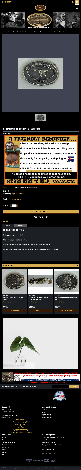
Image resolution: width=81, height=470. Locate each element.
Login (43, 414)
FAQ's (4, 440)
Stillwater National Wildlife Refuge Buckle (13, 298)
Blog (3, 454)
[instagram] (54, 453)
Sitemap (28, 468)
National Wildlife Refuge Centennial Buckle (62, 32)
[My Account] (73, 2)
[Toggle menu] (3, 7)
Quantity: (6, 205)
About (4, 449)
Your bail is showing (47, 440)
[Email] (4, 221)
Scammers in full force (48, 442)
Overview (7, 225)
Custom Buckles (7, 445)
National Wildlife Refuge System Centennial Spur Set (38, 298)
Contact (4, 452)
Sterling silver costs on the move (51, 445)
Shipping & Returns (47, 417)
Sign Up (49, 414)
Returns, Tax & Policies (9, 442)
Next (78, 265)
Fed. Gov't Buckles (22, 32)
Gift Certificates (46, 410)
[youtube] (50, 453)
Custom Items (6, 447)
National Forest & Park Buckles (38, 32)
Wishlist (44, 412)
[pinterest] (46, 453)
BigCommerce (41, 468)
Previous (75, 265)
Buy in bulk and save (18, 193)
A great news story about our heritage (53, 437)
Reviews (20, 225)
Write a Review (32, 187)
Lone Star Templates (57, 468)
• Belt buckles (11, 32)
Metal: (6, 199)
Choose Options (14, 310)
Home (3, 32)
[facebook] (43, 453)
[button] (40, 20)
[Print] (7, 221)
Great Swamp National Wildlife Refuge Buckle (66, 298)
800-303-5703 (8, 2)
